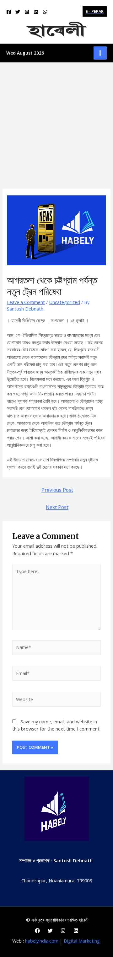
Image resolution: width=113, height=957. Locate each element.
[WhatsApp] (45, 11)
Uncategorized (64, 302)
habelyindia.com (41, 941)
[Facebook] (8, 11)
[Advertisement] (56, 122)
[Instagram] (26, 11)
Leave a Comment (26, 302)
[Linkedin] (36, 11)
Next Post (57, 507)
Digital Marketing (82, 941)
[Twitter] (17, 11)
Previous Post (57, 489)
